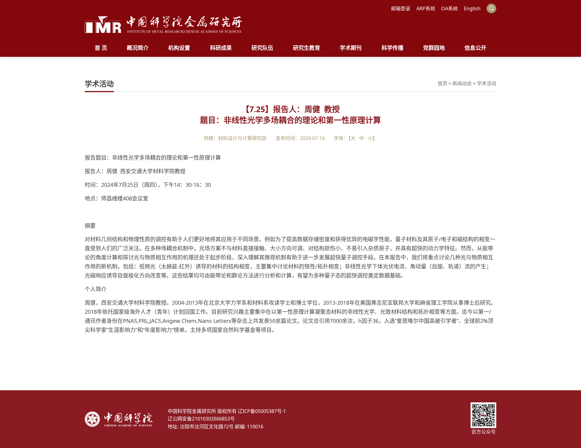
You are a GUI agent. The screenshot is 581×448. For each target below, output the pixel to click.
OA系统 (449, 8)
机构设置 (179, 47)
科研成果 (221, 47)
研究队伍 (262, 47)
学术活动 (486, 83)
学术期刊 (351, 47)
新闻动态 (462, 83)
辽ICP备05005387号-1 (262, 411)
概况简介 (138, 47)
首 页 (101, 47)
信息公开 (475, 47)
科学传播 (392, 47)
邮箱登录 (400, 8)
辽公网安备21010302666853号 (201, 418)
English (472, 8)
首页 (442, 83)
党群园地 (434, 47)
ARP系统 (425, 8)
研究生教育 (306, 47)
